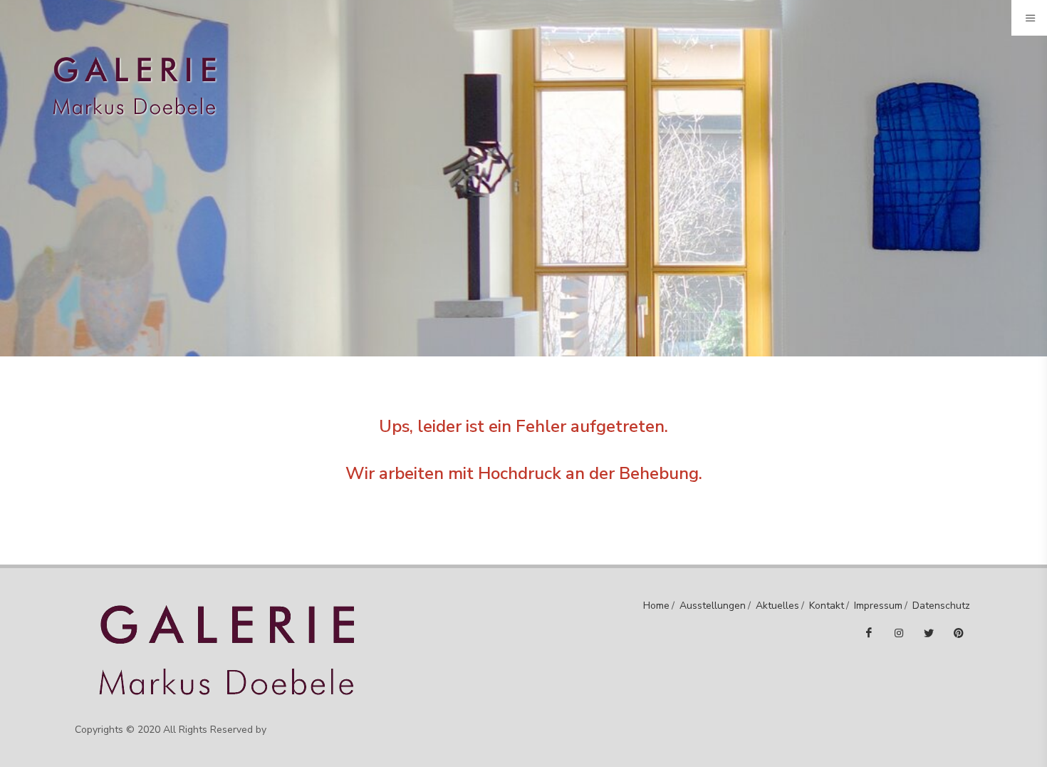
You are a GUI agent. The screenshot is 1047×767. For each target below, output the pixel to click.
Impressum (878, 605)
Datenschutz (941, 605)
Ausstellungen (712, 605)
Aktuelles (777, 605)
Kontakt (826, 605)
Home (656, 605)
